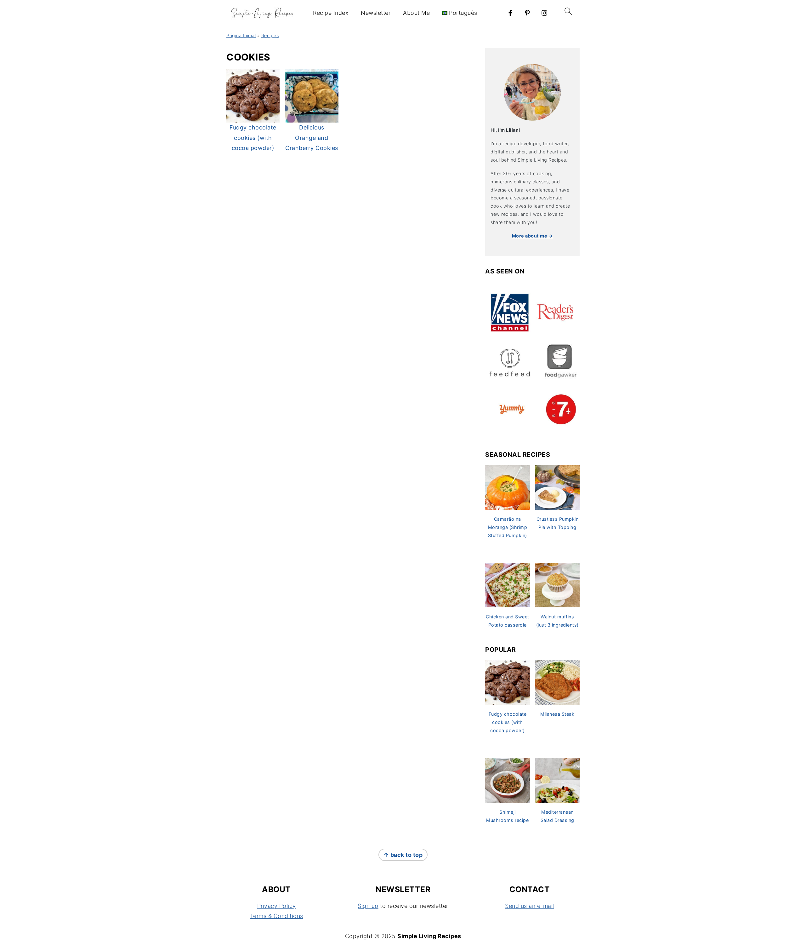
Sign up (368, 906)
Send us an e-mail (529, 906)
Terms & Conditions (276, 916)
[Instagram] (544, 13)
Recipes (270, 35)
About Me (416, 12)
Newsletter (375, 12)
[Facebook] (510, 13)
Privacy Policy (276, 906)
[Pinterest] (527, 13)
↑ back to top (403, 854)
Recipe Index (330, 12)
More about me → (532, 235)
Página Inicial (241, 35)
